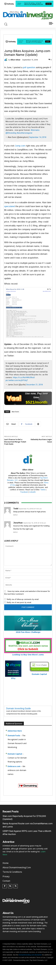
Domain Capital (15, 754)
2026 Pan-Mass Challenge (28, 632)
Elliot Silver (15, 60)
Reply (15, 515)
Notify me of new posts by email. (19, 602)
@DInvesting (11, 133)
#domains (35, 130)
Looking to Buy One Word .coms (28, 654)
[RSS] (10, 886)
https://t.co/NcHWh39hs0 (24, 377)
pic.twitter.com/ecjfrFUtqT (17, 380)
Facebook (24, 492)
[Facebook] (5, 886)
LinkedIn (32, 492)
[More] (38, 424)
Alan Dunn (15, 412)
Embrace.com (14, 766)
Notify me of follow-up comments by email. (23, 599)
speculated (9, 206)
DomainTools (14, 735)
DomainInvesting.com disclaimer (30, 955)
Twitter (42, 490)
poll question (29, 67)
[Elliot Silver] (6, 59)
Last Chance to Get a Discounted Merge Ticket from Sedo (15, 441)
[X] (16, 886)
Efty (13, 678)
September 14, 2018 (37, 137)
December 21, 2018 (34, 384)
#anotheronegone (24, 133)
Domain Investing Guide (18, 708)
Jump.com (20, 146)
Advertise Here (15, 731)
